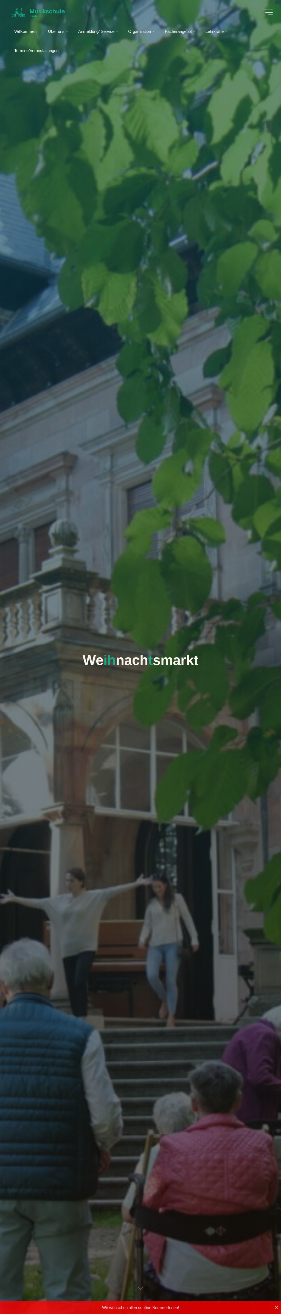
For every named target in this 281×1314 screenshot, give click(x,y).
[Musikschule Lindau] (38, 12)
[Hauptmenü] (268, 12)
